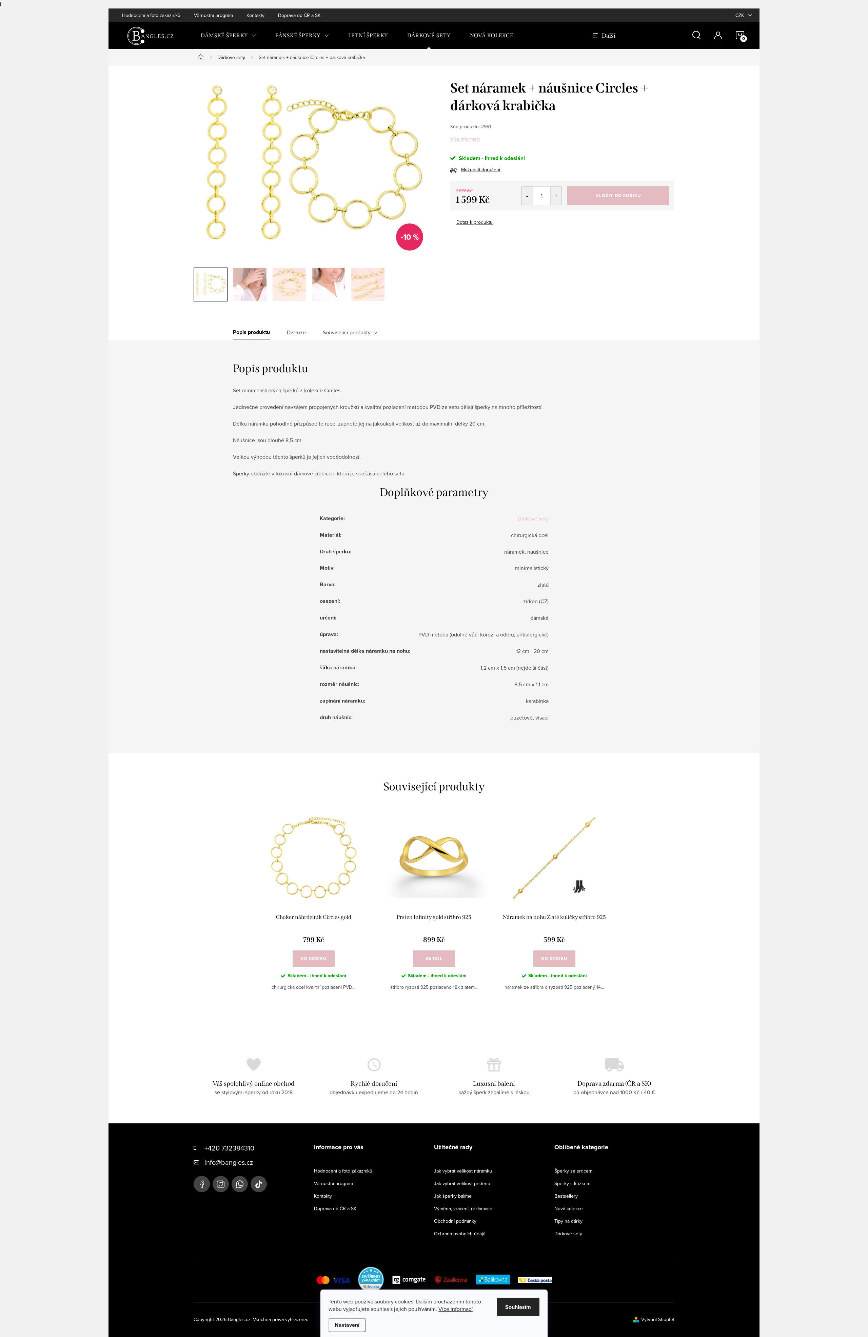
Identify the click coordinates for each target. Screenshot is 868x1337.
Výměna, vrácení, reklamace (463, 1208)
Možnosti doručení (480, 169)
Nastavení (347, 1325)
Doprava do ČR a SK (299, 15)
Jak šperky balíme (453, 1196)
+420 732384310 (229, 1148)
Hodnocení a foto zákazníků (151, 15)
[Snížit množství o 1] (527, 195)
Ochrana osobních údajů (460, 1234)
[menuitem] (228, 35)
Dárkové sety (533, 518)
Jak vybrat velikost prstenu (462, 1183)
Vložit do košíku (618, 195)
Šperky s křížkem (572, 1183)
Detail (434, 958)
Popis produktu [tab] (251, 332)
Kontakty (255, 15)
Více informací (465, 139)
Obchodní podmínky (455, 1221)
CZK (739, 15)
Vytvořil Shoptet (657, 1319)
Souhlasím (518, 1307)
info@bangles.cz (228, 1162)
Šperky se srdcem (573, 1171)
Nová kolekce (568, 1208)
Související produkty (347, 332)
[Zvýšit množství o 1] (555, 195)
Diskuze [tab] (296, 332)
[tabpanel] (313, 909)
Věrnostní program (213, 15)
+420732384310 (240, 1184)
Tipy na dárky (568, 1221)
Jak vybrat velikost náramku (463, 1171)
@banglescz (259, 1184)
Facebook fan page (202, 1184)
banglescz (221, 1184)
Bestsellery (566, 1196)
